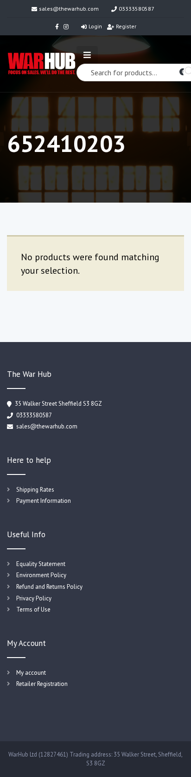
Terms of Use (33, 609)
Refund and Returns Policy (49, 587)
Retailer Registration (42, 684)
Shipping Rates (35, 490)
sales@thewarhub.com (69, 8)
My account (31, 673)
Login (95, 26)
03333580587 (136, 8)
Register (126, 26)
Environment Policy (41, 575)
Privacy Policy (33, 598)
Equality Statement (40, 564)
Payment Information (43, 501)
